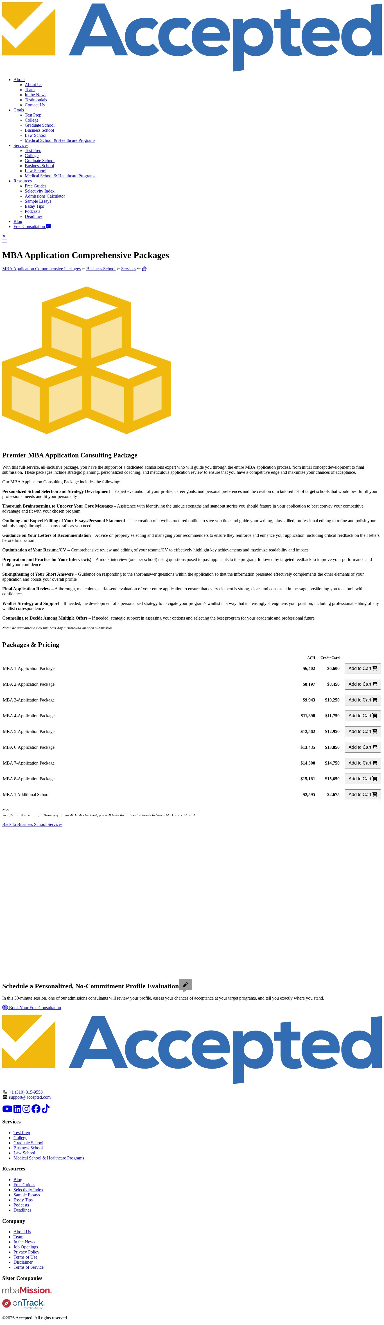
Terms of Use (25, 1257)
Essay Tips (34, 206)
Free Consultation (29, 226)
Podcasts (32, 211)
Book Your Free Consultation (34, 1007)
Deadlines (33, 216)
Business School (39, 130)
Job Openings (25, 1246)
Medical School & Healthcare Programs (60, 140)
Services (20, 145)
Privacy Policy (26, 1252)
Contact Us (35, 104)
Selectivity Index (40, 191)
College (32, 120)
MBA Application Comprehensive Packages (41, 268)
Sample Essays (38, 201)
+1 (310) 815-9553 (26, 1092)
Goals (18, 110)
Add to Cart (360, 668)
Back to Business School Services (32, 824)
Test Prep (33, 115)
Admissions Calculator (45, 196)
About (19, 79)
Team (30, 89)
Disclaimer (23, 1262)
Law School (35, 135)
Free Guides (35, 186)
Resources (22, 180)
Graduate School (40, 125)
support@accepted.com (30, 1097)
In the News (35, 94)
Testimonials (36, 99)
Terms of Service (28, 1267)
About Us (33, 84)
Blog (17, 221)
